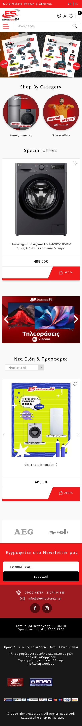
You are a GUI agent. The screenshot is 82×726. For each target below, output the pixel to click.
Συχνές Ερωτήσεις (33, 647)
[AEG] (23, 531)
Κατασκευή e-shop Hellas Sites (42, 717)
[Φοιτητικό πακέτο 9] (41, 420)
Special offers (61, 135)
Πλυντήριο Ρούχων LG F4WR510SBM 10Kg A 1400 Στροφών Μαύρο (41, 246)
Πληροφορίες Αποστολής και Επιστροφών (41, 653)
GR (69, 4)
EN (76, 4)
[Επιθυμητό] (75, 164)
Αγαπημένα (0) (71, 16)
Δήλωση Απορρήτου (40, 657)
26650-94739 (34, 592)
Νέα (53, 647)
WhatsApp (45, 4)
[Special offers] (61, 112)
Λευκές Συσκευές (21, 135)
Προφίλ (10, 647)
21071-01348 (55, 592)
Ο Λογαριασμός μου (65, 16)
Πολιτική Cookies (41, 663)
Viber (30, 4)
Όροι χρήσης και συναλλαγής (40, 660)
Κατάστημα (59, 16)
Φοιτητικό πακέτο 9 (40, 465)
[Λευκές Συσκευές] (21, 112)
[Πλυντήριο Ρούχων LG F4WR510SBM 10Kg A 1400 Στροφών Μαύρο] (41, 199)
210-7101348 (14, 4)
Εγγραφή (41, 576)
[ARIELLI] (58, 531)
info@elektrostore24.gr (44, 598)
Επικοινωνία (68, 647)
